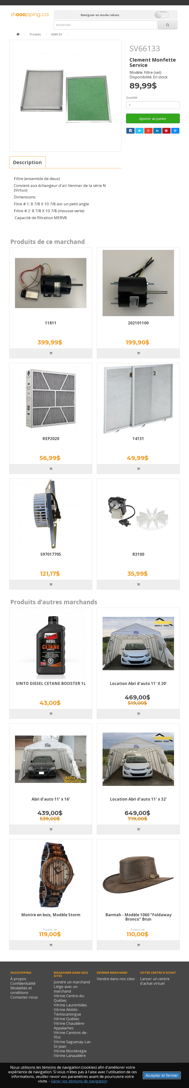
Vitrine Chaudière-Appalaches (69, 1026)
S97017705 (50, 554)
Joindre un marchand (72, 982)
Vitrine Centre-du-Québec (69, 998)
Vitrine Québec (66, 1018)
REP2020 (50, 438)
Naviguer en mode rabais (100, 15)
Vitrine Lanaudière (70, 1055)
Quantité (131, 98)
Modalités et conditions (21, 990)
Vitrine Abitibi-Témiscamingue (67, 1012)
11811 (50, 323)
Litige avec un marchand (65, 989)
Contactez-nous (24, 997)
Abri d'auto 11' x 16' (51, 799)
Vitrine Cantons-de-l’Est (71, 1035)
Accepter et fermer (162, 1075)
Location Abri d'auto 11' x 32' (138, 799)
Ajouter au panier (152, 118)
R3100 (138, 554)
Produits (35, 34)
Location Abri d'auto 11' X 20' (138, 683)
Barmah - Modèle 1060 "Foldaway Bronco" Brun (138, 917)
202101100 (138, 323)
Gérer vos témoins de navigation (79, 1081)
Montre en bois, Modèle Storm (50, 914)
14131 (138, 438)
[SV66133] (65, 96)
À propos (18, 978)
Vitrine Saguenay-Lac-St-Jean (73, 1044)
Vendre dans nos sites (116, 978)
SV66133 (56, 34)
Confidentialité (22, 983)
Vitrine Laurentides (70, 1005)
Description (27, 162)
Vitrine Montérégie (70, 1051)
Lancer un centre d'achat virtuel (154, 981)
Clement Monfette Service (153, 62)
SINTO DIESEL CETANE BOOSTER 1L (51, 683)
